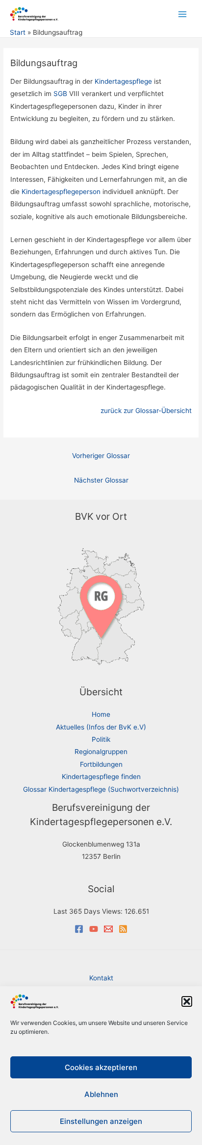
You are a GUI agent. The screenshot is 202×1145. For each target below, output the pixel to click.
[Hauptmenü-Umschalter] (183, 14)
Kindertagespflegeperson (61, 191)
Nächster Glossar (101, 480)
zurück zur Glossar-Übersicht (146, 410)
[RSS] (123, 929)
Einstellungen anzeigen (101, 1121)
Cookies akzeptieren (101, 1067)
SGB (60, 93)
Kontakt (101, 978)
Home (101, 714)
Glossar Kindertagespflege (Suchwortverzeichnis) (101, 789)
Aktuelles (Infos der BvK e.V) (101, 727)
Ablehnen (101, 1094)
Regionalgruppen (101, 751)
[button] (187, 1001)
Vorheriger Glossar (101, 456)
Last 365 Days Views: (89, 911)
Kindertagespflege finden (101, 776)
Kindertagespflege (123, 81)
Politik (101, 739)
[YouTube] (93, 929)
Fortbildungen (101, 764)
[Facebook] (79, 929)
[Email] (108, 929)
